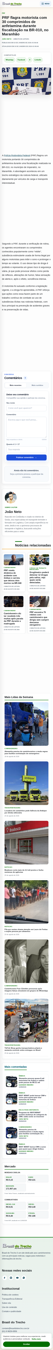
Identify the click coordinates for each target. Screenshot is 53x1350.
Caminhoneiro (10, 567)
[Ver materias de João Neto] (26, 497)
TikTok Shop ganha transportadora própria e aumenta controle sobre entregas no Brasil (23, 1049)
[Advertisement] (26, 124)
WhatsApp (9, 60)
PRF (3, 13)
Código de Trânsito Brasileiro (38, 569)
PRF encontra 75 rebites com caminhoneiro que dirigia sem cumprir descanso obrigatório (39, 618)
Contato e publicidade (11, 1311)
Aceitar (26, 1344)
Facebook (21, 60)
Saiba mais (36, 1339)
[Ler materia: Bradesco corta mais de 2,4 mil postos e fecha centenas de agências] (26, 842)
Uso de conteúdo (9, 1307)
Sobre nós (6, 1303)
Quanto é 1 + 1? (13, 444)
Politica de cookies (10, 1295)
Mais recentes (15, 385)
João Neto (6, 39)
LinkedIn (38, 60)
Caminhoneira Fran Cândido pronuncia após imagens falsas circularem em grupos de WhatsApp (26, 990)
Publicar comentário (26, 457)
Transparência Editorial (12, 1299)
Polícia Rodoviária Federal (17, 155)
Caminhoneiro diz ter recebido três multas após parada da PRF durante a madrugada (13, 618)
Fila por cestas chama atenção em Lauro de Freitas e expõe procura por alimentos (26, 930)
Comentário (11, 414)
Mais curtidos (37, 385)
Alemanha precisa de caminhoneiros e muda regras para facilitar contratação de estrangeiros (26, 752)
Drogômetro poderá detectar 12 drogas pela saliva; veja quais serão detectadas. (39, 577)
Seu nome (10, 403)
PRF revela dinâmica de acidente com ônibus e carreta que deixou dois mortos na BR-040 (12, 576)
